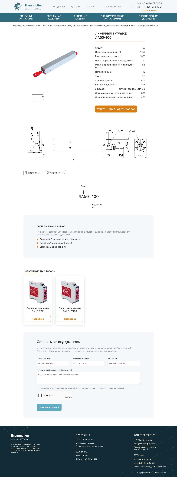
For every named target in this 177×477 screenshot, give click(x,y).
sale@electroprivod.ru (145, 443)
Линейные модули (80, 17)
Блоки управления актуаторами (112, 17)
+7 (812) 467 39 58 (149, 3)
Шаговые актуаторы (85, 443)
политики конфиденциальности (69, 388)
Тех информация (112, 6)
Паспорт (32, 172)
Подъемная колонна (53, 17)
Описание (55, 172)
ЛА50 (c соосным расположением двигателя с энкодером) (100, 25)
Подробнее (38, 319)
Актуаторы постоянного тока (57, 25)
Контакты (92, 6)
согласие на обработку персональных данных (106, 388)
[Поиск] (131, 6)
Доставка (76, 6)
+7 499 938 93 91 (143, 459)
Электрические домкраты (148, 17)
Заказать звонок (149, 10)
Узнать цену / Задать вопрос (116, 109)
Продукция (59, 6)
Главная (16, 25)
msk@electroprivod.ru (145, 463)
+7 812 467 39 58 (143, 440)
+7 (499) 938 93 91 (149, 7)
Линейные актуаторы (26, 17)
